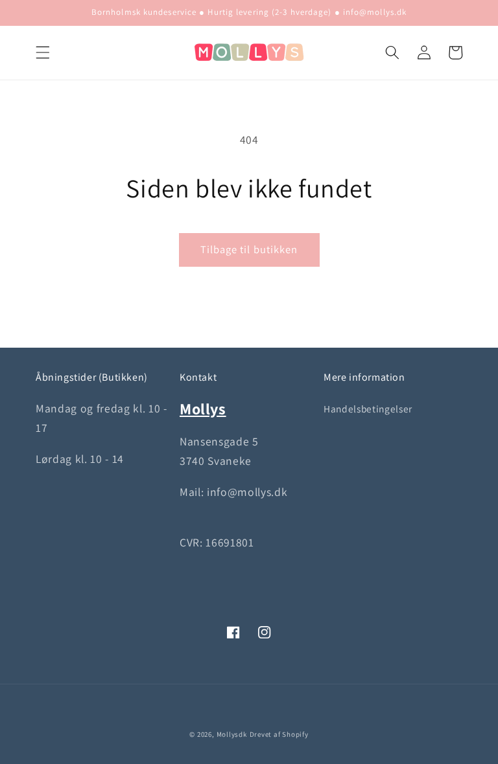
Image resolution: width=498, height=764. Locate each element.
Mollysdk (232, 734)
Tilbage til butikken (249, 249)
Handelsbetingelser (368, 408)
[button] (42, 52)
